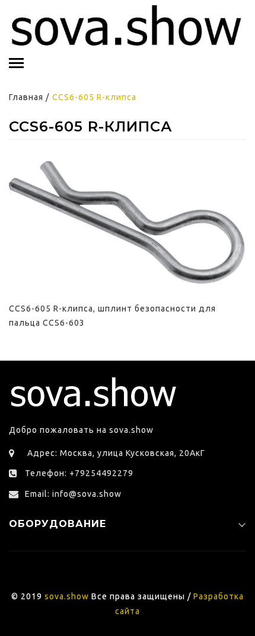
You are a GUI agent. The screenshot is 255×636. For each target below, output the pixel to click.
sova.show (66, 596)
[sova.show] (127, 26)
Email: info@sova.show (73, 494)
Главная (26, 97)
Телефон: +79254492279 (79, 473)
